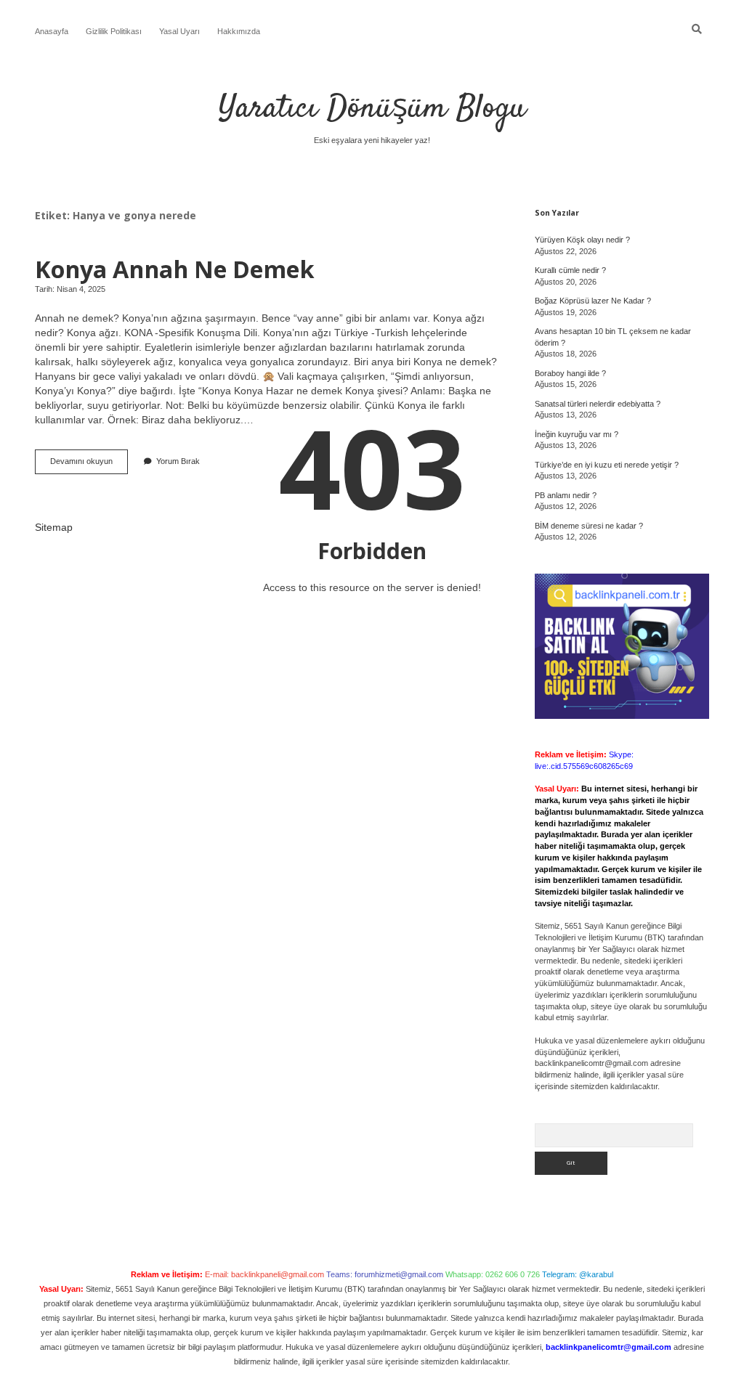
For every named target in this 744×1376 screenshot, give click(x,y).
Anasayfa (51, 31)
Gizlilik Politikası (114, 31)
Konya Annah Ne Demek (175, 269)
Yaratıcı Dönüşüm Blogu (372, 109)
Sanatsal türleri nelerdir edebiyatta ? (597, 403)
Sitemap (54, 527)
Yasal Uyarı (179, 31)
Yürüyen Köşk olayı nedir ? (582, 239)
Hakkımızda (238, 31)
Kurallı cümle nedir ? (570, 270)
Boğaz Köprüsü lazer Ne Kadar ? (593, 300)
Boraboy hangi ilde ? (570, 373)
